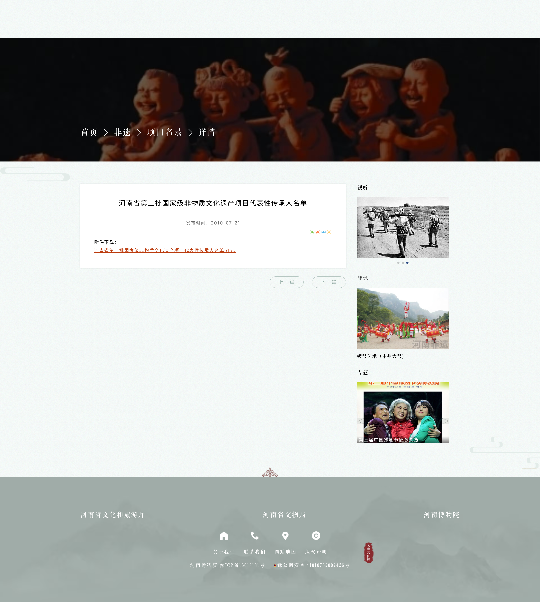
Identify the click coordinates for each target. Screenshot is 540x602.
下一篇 (329, 282)
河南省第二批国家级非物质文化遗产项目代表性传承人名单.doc (165, 250)
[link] (403, 227)
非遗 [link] (122, 132)
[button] (398, 263)
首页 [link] (89, 132)
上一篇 (286, 282)
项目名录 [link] (165, 132)
